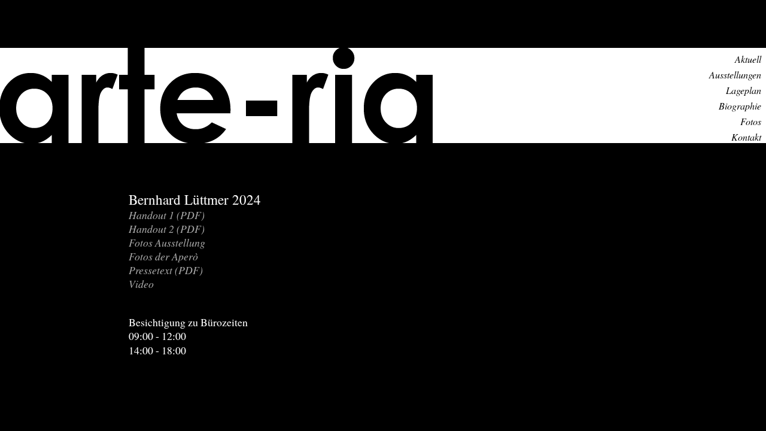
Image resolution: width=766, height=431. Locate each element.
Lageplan (743, 90)
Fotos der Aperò (163, 256)
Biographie (740, 105)
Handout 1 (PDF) (167, 215)
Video (141, 284)
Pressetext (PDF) (166, 270)
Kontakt (746, 136)
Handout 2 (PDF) (167, 228)
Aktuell (748, 59)
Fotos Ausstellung (167, 242)
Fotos (750, 121)
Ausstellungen (735, 74)
